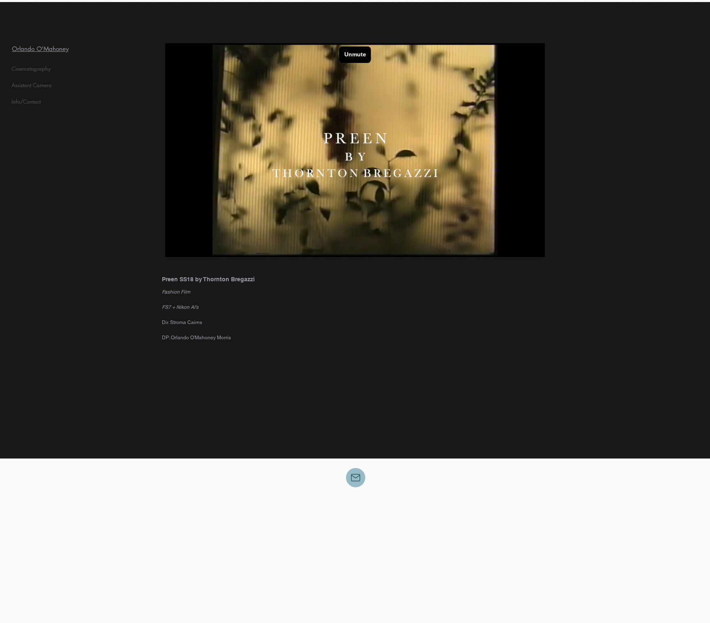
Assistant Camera (32, 85)
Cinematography (31, 68)
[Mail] (355, 477)
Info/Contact (26, 101)
